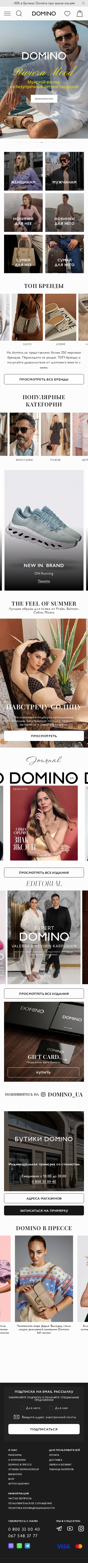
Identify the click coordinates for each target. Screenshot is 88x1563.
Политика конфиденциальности (31, 1508)
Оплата (54, 1455)
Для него (33, 1408)
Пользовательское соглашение (30, 1503)
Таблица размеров (61, 1469)
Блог (11, 1479)
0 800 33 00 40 (44, 1182)
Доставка (55, 1460)
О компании (17, 1460)
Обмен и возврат (60, 1464)
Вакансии (15, 1474)
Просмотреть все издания (44, 872)
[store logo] (44, 13)
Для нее (61, 1408)
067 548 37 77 (23, 1535)
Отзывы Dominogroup (23, 1469)
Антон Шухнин (18, 1483)
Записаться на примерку (44, 1210)
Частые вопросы (20, 1498)
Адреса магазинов (44, 1198)
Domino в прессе (20, 1464)
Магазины (15, 1455)
